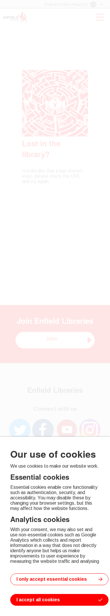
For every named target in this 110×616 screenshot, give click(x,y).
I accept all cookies (38, 599)
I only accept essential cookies (51, 579)
